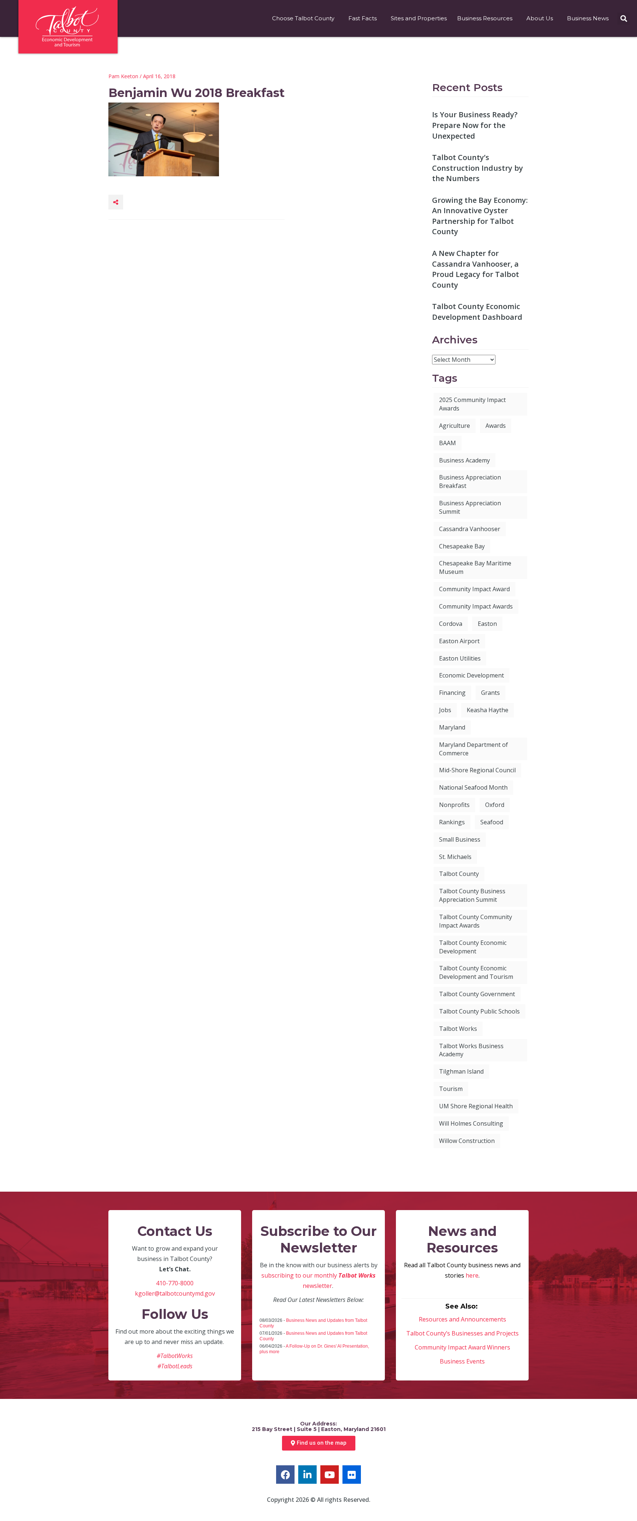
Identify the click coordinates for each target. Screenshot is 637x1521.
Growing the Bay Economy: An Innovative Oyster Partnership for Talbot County (480, 216)
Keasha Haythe (487, 710)
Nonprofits (454, 805)
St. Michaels (455, 857)
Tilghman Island (461, 1071)
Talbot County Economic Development (473, 947)
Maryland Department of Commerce (473, 749)
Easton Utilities (460, 658)
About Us (539, 18)
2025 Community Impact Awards (472, 404)
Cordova (450, 624)
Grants (490, 693)
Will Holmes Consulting (471, 1123)
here (472, 1275)
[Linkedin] (307, 1474)
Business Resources (484, 18)
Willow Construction (467, 1141)
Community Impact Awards (476, 606)
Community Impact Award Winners (462, 1347)
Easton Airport (459, 641)
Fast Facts (362, 18)
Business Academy (464, 460)
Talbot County (459, 874)
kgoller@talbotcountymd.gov (175, 1293)
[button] (623, 19)
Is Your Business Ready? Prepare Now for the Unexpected (475, 125)
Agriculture (454, 426)
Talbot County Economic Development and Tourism (476, 972)
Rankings (452, 822)
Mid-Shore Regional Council (477, 770)
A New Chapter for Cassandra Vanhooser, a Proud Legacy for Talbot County (475, 269)
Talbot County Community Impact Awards (475, 921)
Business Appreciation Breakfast (470, 481)
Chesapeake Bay (462, 546)
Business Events (462, 1361)
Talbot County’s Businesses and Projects (462, 1333)
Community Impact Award (474, 589)
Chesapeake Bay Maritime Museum (475, 567)
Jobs (445, 710)
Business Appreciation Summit (470, 507)
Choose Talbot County (303, 18)
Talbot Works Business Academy (471, 1050)
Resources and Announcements (462, 1319)
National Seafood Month (473, 787)
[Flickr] (351, 1474)
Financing (452, 693)
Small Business (459, 839)
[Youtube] (329, 1474)
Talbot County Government (477, 994)
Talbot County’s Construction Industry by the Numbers (477, 167)
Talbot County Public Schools (479, 1011)
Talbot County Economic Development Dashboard (477, 311)
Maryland (452, 727)
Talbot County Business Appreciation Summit (472, 895)
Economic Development (471, 675)
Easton (487, 624)
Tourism (451, 1089)
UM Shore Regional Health (476, 1106)
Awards (495, 426)
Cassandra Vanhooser (469, 529)
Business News (588, 18)
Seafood (491, 822)
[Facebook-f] (285, 1474)
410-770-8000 (175, 1283)
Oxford (494, 805)
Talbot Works (458, 1029)
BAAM (447, 443)
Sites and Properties (419, 18)
